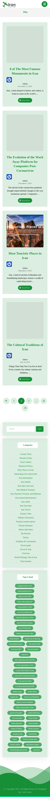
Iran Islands (26, 482)
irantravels (24, 655)
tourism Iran (33, 734)
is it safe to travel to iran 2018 (24, 686)
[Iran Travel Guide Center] (9, 5)
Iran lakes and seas (26, 486)
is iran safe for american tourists (25, 676)
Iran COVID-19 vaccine (24, 623)
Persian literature (26, 525)
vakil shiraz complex (32, 745)
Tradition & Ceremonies (26, 541)
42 (44, 401)
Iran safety (25, 502)
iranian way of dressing (32, 639)
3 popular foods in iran (25, 586)
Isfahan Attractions (26, 517)
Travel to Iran (25, 549)
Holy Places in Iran (26, 470)
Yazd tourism (25, 561)
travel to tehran (15, 745)
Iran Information (26, 478)
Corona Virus (25, 454)
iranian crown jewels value (24, 633)
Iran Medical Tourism (26, 490)
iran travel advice (33, 649)
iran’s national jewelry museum (25, 660)
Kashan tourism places (25, 521)
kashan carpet (17, 692)
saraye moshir (33, 718)
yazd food (36, 750)
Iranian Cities (25, 513)
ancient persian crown (25, 591)
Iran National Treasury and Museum (26, 494)
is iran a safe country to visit (25, 670)
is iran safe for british (24, 681)
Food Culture (25, 462)
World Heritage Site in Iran (25, 557)
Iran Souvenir (25, 506)
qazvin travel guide (16, 713)
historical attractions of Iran (24, 617)
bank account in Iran (24, 596)
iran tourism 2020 (34, 644)
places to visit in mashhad (25, 702)
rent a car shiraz (17, 718)
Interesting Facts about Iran (25, 474)
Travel (15, 739)
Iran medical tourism (15, 644)
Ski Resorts (26, 533)
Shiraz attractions (26, 529)
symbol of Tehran (16, 729)
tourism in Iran (17, 734)
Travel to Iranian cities (30, 739)
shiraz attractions (16, 723)
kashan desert (32, 692)
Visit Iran (26, 553)
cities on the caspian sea (24, 602)
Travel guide (25, 545)
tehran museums (33, 729)
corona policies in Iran (25, 607)
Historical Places (26, 466)
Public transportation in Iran (25, 707)
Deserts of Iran (25, 458)
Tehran (26, 537)
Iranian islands (14, 639)
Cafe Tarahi (26, 792)
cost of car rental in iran (24, 612)
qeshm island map (34, 713)
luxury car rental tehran (31, 697)
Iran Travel (25, 510)
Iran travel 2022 (16, 649)
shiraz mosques (33, 723)
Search (39, 429)
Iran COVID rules (25, 628)
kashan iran (14, 697)
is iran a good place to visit (24, 665)
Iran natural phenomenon (25, 498)
